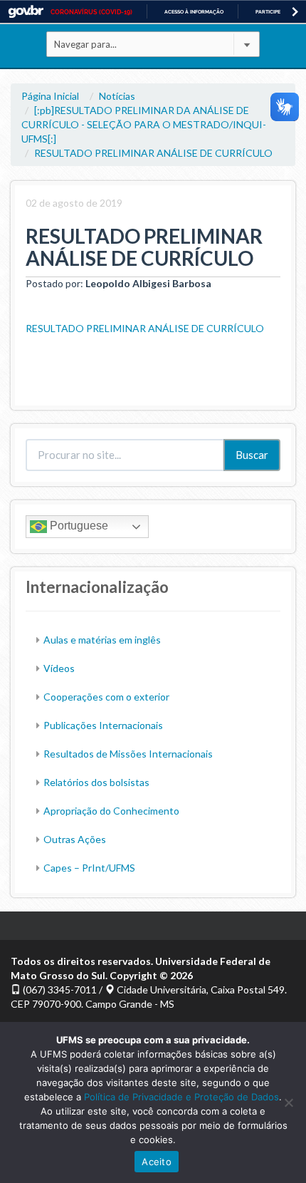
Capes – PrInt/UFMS (89, 868)
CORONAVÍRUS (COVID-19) (91, 12)
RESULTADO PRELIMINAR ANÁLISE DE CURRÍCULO (153, 153)
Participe (267, 12)
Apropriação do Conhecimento (111, 811)
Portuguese (77, 526)
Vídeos (59, 668)
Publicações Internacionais (103, 725)
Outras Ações (74, 839)
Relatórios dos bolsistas (96, 782)
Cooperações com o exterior (106, 697)
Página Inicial (50, 96)
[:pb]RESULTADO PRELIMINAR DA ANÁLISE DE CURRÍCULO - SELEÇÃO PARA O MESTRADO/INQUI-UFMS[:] (143, 124)
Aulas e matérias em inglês (102, 640)
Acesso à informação (193, 12)
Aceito (157, 1161)
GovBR (25, 12)
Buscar (252, 454)
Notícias (117, 96)
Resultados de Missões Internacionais (128, 754)
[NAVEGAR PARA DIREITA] (295, 11)
